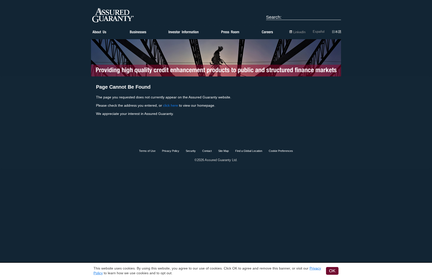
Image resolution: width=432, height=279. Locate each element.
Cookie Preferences (281, 150)
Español (318, 31)
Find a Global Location (248, 150)
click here (170, 105)
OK (332, 270)
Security (191, 150)
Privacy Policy (170, 150)
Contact (207, 150)
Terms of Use (147, 150)
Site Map (223, 150)
